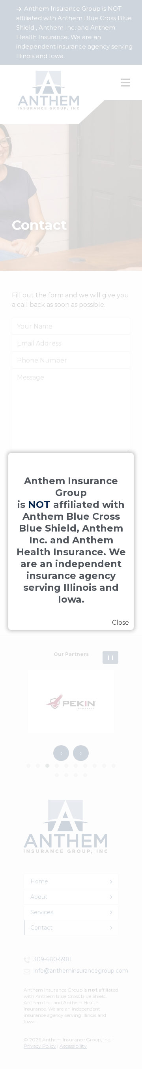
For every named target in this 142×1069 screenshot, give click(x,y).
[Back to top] (126, 1040)
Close (120, 622)
